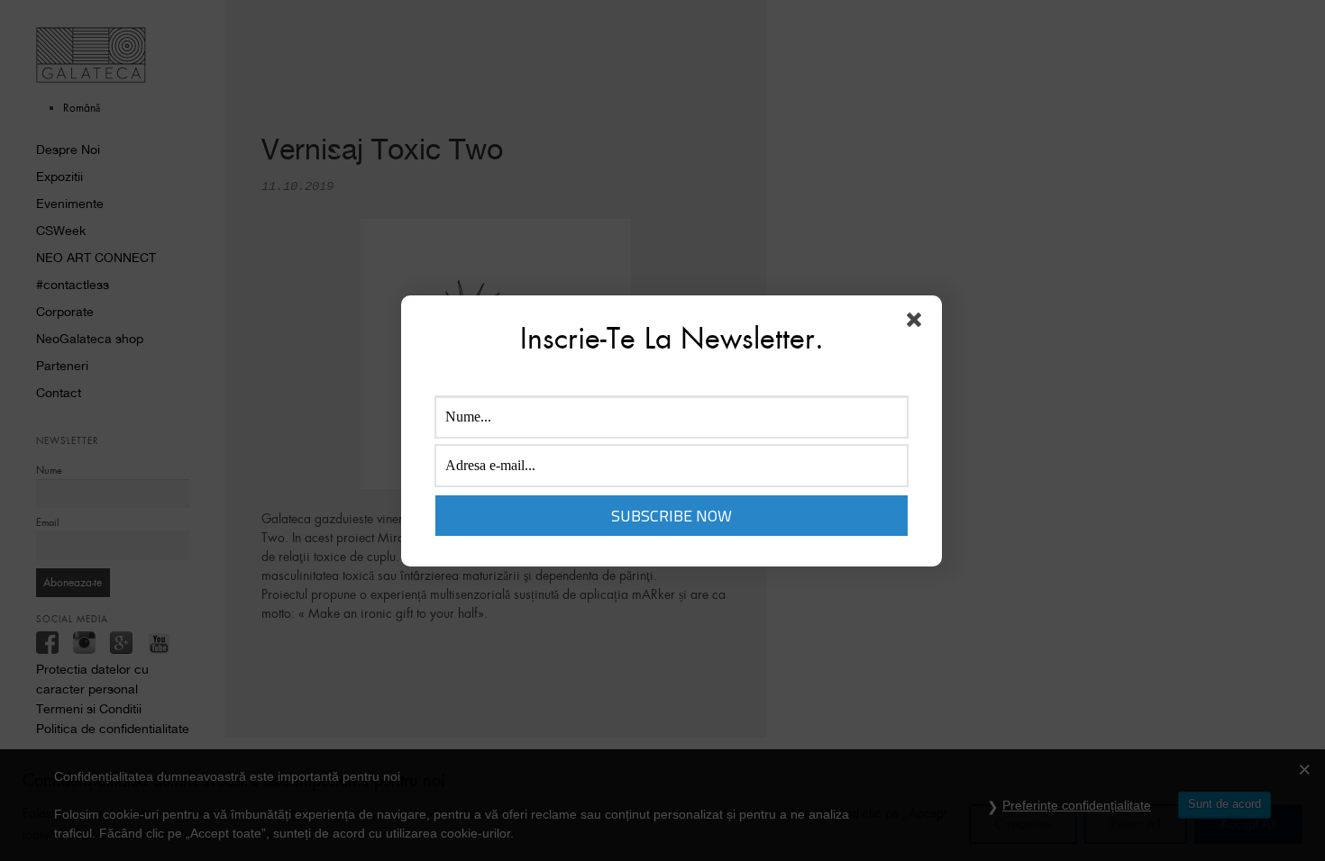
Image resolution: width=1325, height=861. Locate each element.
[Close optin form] (917, 323)
